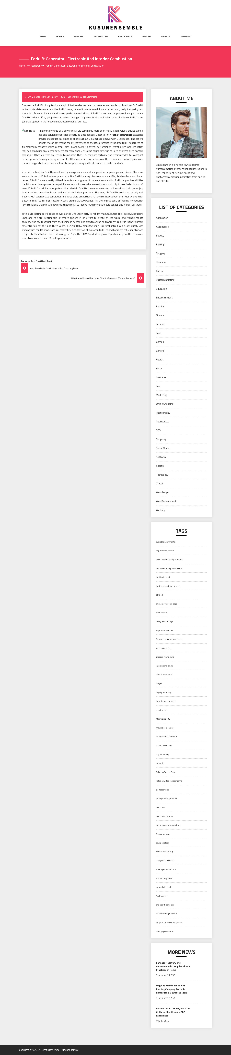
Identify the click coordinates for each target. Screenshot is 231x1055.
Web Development (166, 501)
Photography (163, 413)
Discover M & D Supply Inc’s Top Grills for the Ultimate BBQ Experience (173, 1012)
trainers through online (166, 913)
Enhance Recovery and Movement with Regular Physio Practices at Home (173, 966)
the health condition (165, 904)
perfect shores (162, 789)
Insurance (161, 377)
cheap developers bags (166, 603)
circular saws (161, 612)
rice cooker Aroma (164, 816)
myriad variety (162, 754)
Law (158, 386)
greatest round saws (165, 656)
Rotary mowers (163, 834)
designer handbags (164, 621)
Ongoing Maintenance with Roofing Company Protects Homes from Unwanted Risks (171, 989)
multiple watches (164, 745)
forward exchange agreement (169, 639)
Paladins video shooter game (169, 780)
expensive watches (164, 630)
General (74, 96)
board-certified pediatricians (169, 568)
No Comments (90, 96)
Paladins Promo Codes (166, 772)
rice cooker (161, 807)
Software (161, 457)
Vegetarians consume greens (169, 922)
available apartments (165, 541)
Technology (101, 36)
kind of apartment (164, 674)
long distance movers (165, 701)
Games (60, 36)
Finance (165, 36)
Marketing (161, 395)
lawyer (159, 683)
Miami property (163, 718)
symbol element (163, 887)
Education (161, 289)
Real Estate (125, 36)
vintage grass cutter (165, 931)
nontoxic (160, 763)
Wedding (160, 510)
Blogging (160, 253)
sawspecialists (162, 842)
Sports (160, 466)
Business (161, 262)
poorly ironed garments (166, 798)
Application (162, 218)
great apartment (163, 648)
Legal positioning (163, 692)
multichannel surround (166, 736)
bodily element (163, 577)
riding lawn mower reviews (168, 825)
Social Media (162, 448)
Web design (162, 492)
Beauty (160, 235)
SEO (158, 430)
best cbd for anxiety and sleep (169, 559)
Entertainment (164, 297)
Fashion (78, 36)
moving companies (164, 727)
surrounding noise (164, 878)
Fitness (160, 324)
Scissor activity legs (164, 851)
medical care (162, 710)
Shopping (185, 36)
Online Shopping (164, 404)
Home (43, 36)
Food (158, 333)
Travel (159, 483)
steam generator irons (166, 869)
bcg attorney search (165, 550)
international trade (164, 665)
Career (159, 271)
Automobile (162, 227)
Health (146, 36)
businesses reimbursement (168, 586)
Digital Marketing (165, 280)
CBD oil (159, 594)
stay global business (165, 860)
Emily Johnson (35, 96)
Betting (160, 244)
